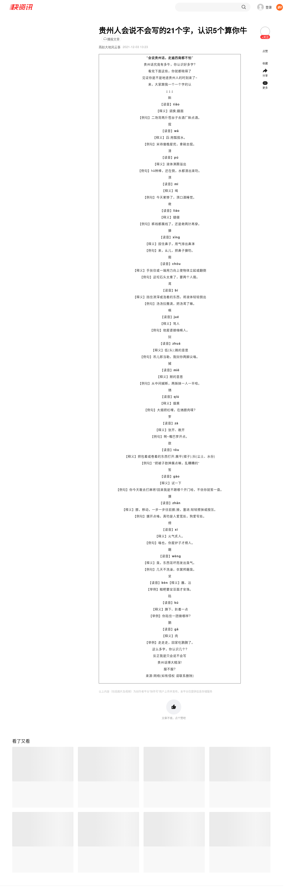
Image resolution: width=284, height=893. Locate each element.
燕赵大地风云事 (109, 47)
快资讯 (21, 7)
